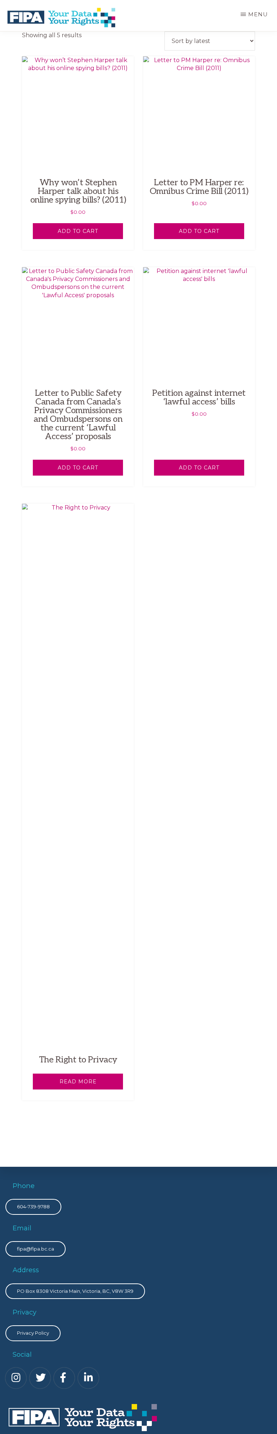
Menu (258, 14)
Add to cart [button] (78, 231)
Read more (78, 1081)
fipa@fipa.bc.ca (35, 1249)
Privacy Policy (33, 1333)
